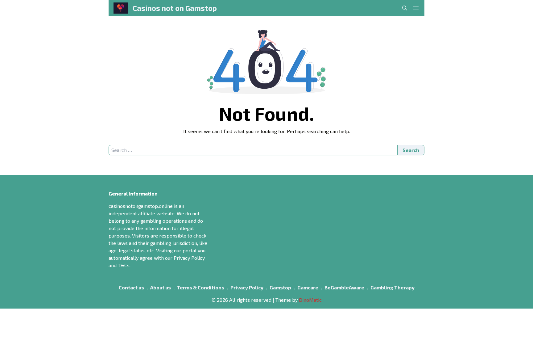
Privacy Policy (246, 287)
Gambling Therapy (392, 287)
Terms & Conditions (200, 287)
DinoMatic (310, 300)
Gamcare (307, 287)
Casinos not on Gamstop (175, 7)
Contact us (131, 287)
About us (160, 287)
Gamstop (280, 287)
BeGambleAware (344, 287)
